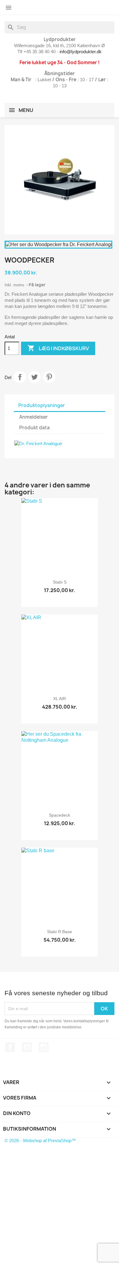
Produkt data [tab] (34, 427)
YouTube (27, 1047)
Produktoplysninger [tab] (41, 405)
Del (20, 377)
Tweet (34, 377)
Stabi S (60, 582)
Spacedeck (59, 815)
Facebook (10, 1047)
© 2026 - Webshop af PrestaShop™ (40, 1140)
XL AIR (59, 698)
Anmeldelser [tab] (33, 417)
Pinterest (49, 377)
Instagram (44, 1047)
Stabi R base (59, 931)
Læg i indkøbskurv (58, 348)
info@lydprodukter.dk (81, 51)
